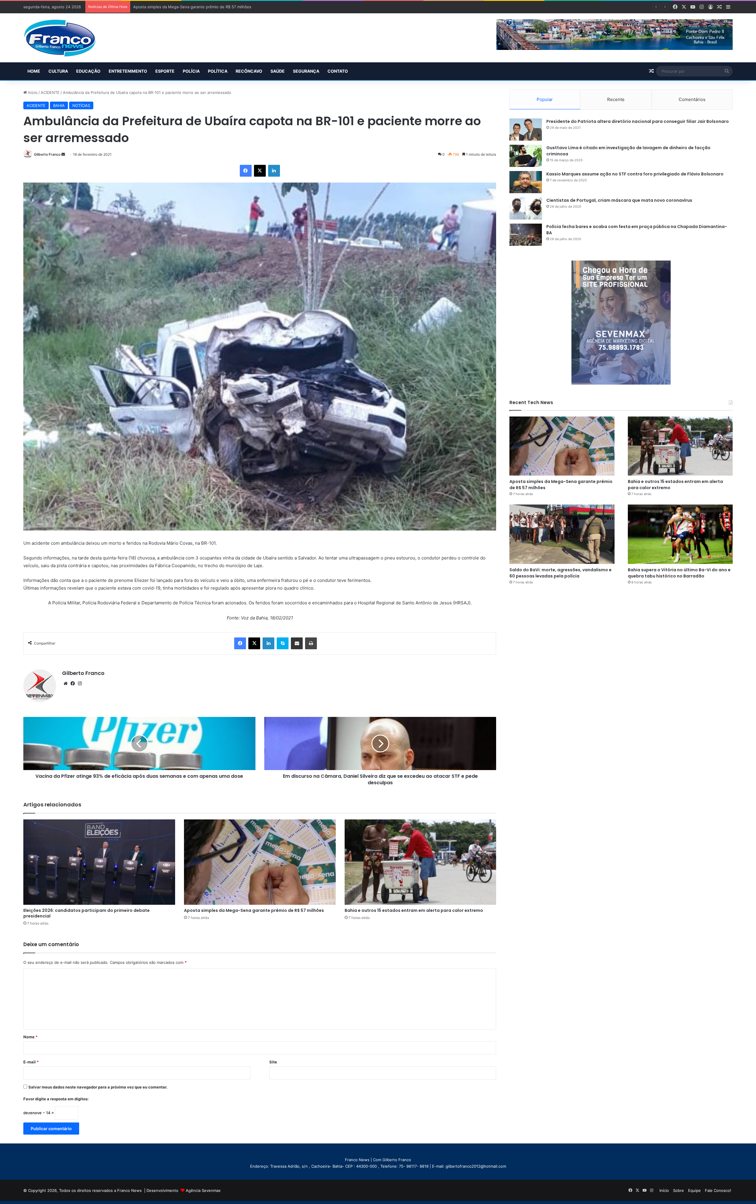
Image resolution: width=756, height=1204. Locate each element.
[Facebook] (246, 171)
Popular (545, 99)
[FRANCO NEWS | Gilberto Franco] (65, 37)
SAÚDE (278, 71)
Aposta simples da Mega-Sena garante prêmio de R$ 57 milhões (254, 910)
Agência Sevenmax (203, 1190)
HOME (33, 71)
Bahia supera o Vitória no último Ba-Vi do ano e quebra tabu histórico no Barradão (679, 573)
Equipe (694, 1190)
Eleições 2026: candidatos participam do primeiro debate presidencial (86, 913)
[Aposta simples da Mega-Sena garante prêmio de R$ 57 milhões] (260, 862)
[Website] (65, 683)
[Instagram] (79, 683)
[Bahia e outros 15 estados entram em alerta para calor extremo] (420, 862)
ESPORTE (165, 71)
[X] (260, 171)
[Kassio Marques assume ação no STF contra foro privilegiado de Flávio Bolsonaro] (525, 182)
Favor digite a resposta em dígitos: (56, 1098)
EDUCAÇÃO (88, 71)
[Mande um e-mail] (63, 154)
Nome (30, 1036)
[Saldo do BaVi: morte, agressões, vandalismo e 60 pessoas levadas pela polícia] (561, 534)
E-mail (31, 1062)
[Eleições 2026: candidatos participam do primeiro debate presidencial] (99, 862)
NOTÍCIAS (81, 105)
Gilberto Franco (47, 154)
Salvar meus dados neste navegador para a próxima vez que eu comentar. (97, 1087)
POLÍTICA (217, 71)
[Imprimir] (311, 643)
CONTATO (338, 71)
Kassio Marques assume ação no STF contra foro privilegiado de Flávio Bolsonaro (635, 174)
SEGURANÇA (306, 71)
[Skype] (283, 643)
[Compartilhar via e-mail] (297, 643)
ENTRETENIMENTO (128, 71)
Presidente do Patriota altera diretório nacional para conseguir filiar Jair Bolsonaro (637, 121)
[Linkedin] (274, 171)
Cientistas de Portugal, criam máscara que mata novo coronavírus (619, 200)
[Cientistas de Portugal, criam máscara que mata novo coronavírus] (525, 208)
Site (273, 1062)
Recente (616, 99)
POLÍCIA (191, 71)
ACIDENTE (50, 92)
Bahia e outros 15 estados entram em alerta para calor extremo (191, 6)
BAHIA (59, 105)
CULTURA (58, 71)
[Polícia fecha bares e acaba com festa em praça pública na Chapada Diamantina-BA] (525, 235)
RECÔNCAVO (249, 71)
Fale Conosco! (718, 1190)
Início (32, 92)
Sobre (678, 1190)
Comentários (692, 99)
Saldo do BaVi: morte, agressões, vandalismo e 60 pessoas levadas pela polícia (560, 573)
